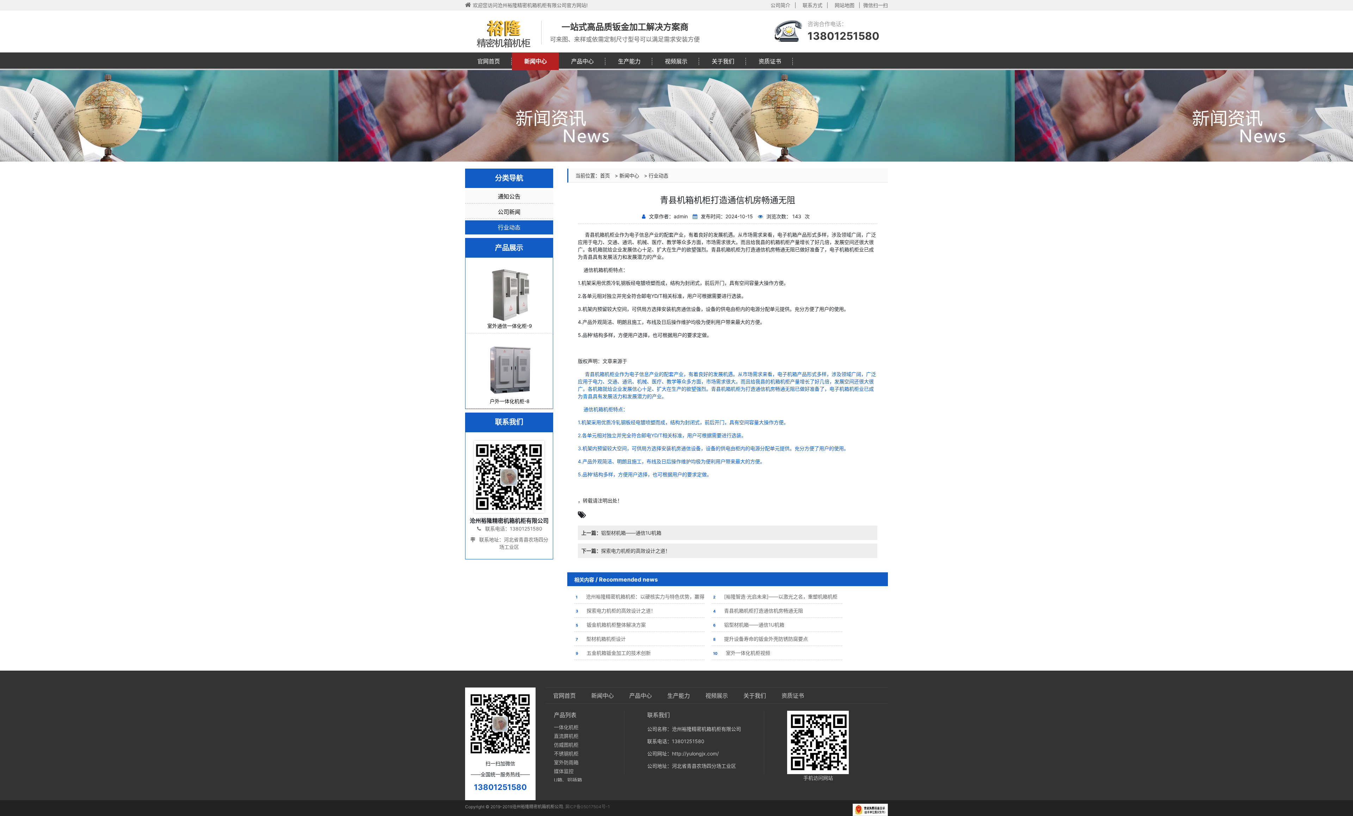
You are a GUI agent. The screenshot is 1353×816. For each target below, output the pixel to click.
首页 (605, 175)
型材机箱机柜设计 (601, 639)
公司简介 (780, 5)
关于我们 (723, 61)
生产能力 (629, 61)
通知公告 (509, 196)
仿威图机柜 (566, 745)
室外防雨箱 (566, 762)
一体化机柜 (566, 727)
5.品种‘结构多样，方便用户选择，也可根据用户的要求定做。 (645, 474)
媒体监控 (564, 771)
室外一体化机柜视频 (741, 653)
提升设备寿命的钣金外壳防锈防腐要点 (760, 639)
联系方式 (812, 5)
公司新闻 (509, 211)
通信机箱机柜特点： (603, 409)
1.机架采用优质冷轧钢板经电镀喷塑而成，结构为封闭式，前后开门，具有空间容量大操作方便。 (683, 422)
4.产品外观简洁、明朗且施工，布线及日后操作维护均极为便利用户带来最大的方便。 (671, 461)
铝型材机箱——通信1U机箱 (621, 533)
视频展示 (676, 61)
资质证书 (770, 61)
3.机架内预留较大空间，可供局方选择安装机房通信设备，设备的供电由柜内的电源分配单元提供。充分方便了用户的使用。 (713, 448)
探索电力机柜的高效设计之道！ (625, 551)
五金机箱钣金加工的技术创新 (613, 653)
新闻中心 (535, 61)
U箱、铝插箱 (568, 780)
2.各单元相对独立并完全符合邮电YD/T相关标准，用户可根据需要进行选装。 (662, 435)
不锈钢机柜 (566, 754)
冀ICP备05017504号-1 (587, 806)
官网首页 (488, 61)
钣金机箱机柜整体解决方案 (611, 625)
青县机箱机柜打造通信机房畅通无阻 (758, 611)
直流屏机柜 (566, 736)
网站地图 (844, 5)
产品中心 (582, 61)
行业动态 (658, 175)
